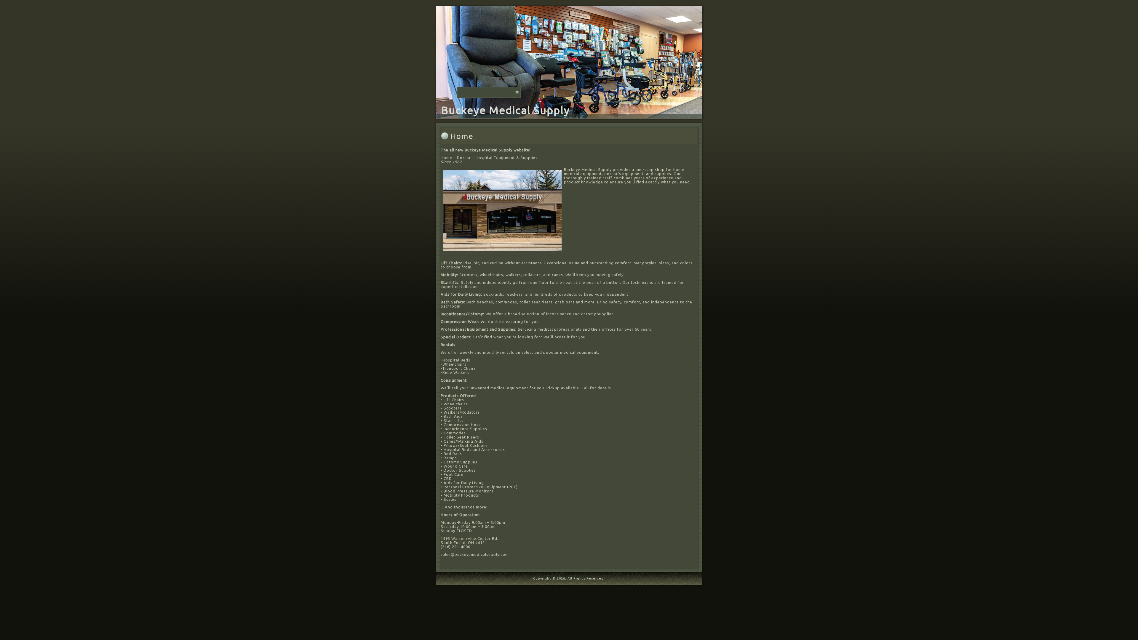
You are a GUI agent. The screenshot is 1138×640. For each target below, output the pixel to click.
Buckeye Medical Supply (505, 110)
